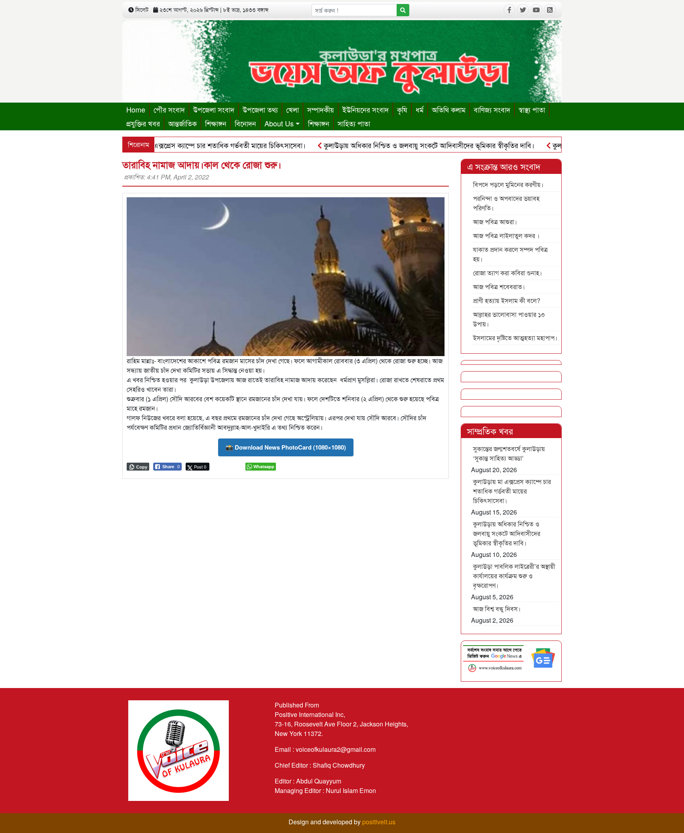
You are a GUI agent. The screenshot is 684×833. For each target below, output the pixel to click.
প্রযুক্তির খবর (143, 123)
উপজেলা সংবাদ (213, 109)
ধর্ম (420, 109)
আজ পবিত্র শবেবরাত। (499, 286)
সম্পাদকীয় (320, 109)
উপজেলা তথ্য (260, 109)
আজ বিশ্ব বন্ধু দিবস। (497, 608)
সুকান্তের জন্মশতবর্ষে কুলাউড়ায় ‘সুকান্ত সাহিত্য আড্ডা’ (509, 453)
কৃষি (402, 109)
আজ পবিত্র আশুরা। (495, 221)
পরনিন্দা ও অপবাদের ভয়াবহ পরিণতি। (506, 203)
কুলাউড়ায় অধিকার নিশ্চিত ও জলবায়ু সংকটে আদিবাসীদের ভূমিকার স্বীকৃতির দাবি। (404, 145)
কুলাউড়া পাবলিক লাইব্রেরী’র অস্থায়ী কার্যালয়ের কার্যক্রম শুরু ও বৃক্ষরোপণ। (514, 576)
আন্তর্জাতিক (182, 123)
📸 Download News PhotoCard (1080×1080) (286, 447)
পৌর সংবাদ (169, 109)
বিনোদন (245, 123)
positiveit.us (378, 821)
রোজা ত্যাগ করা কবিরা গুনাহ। (507, 272)
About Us (279, 123)
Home (135, 109)
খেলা (292, 109)
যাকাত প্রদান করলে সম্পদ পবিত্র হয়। (510, 254)
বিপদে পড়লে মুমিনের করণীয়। (508, 184)
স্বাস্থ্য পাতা (532, 109)
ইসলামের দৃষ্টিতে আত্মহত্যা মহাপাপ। (515, 337)
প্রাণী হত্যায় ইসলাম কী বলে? (506, 300)
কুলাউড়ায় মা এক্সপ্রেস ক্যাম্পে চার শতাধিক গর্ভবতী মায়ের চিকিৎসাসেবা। (187, 145)
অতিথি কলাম (449, 109)
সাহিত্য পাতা (354, 123)
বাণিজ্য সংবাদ (492, 109)
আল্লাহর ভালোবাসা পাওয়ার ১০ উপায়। (509, 319)
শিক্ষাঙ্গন (215, 123)
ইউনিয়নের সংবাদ (365, 109)
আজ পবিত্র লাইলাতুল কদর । (506, 235)
